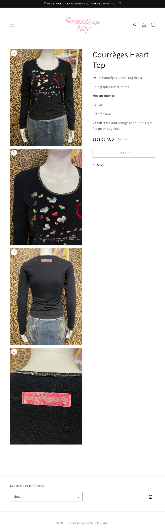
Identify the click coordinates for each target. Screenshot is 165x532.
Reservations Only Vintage (76, 523)
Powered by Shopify (99, 523)
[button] (12, 24)
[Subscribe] (77, 496)
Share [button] (101, 165)
